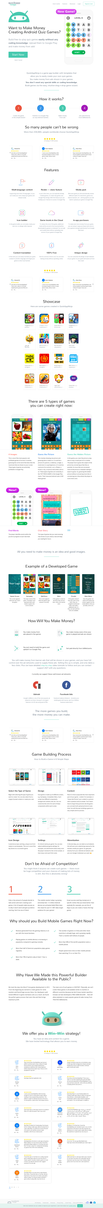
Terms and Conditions (78, 1202)
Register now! (89, 4)
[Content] (80, 777)
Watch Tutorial (18, 60)
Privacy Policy (60, 1202)
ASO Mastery (38, 1202)
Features (64, 4)
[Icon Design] (22, 826)
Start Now (18, 54)
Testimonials (45, 1202)
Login (79, 4)
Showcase (72, 4)
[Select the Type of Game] (22, 777)
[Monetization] (80, 826)
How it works (56, 4)
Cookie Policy (68, 1202)
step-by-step (46, 665)
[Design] (51, 777)
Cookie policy (72, 1205)
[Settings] (51, 826)
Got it (80, 1205)
